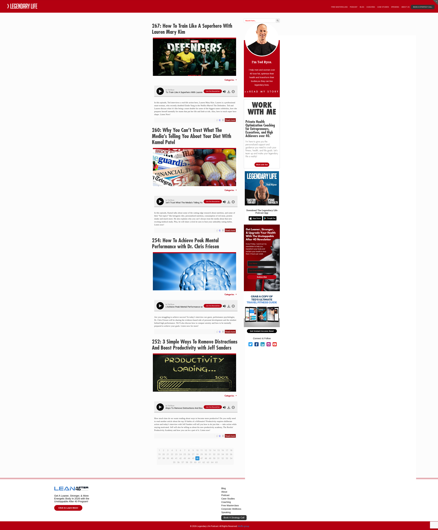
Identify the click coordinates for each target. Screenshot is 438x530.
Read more (230, 120)
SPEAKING (395, 7)
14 (214, 450)
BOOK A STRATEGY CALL (422, 7)
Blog (223, 488)
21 (168, 454)
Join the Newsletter (213, 91)
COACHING (370, 7)
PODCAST (353, 7)
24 (180, 454)
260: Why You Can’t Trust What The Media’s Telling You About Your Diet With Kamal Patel (191, 136)
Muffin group (243, 526)
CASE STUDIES (383, 7)
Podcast (225, 495)
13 (210, 450)
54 (231, 458)
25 (185, 454)
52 (223, 458)
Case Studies (228, 498)
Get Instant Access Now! (262, 331)
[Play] (160, 91)
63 (208, 462)
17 (227, 450)
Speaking (226, 512)
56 (178, 462)
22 (172, 454)
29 (201, 454)
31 (210, 454)
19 (159, 454)
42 (180, 458)
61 (199, 462)
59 (191, 462)
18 (231, 450)
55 (174, 462)
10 (197, 450)
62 (204, 462)
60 (195, 462)
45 (193, 458)
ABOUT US (405, 7)
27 (193, 454)
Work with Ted (262, 165)
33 (218, 454)
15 (218, 450)
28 (197, 454)
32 (214, 454)
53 (227, 458)
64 (212, 462)
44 (189, 458)
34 (223, 454)
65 (216, 462)
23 (176, 454)
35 (227, 454)
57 (182, 462)
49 (210, 458)
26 (189, 454)
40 (172, 458)
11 (201, 450)
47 (201, 458)
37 (159, 458)
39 (168, 458)
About (224, 492)
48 (206, 458)
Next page (193, 467)
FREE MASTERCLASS (339, 7)
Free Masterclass (230, 505)
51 (218, 458)
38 (163, 458)
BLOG (362, 7)
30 (206, 454)
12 (206, 450)
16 (223, 450)
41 (176, 458)
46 (197, 458)
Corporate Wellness (231, 509)
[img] (233, 91)
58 (187, 462)
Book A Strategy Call (234, 517)
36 (231, 454)
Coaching (226, 502)
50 (214, 458)
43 (185, 458)
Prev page (196, 445)
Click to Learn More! (68, 508)
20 (163, 454)
